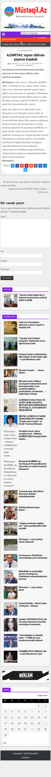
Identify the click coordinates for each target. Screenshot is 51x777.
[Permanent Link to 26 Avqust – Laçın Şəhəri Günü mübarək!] (10, 545)
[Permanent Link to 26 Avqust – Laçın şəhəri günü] (10, 592)
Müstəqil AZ (15, 64)
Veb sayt (5, 269)
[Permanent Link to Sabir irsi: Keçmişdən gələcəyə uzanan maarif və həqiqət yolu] (10, 327)
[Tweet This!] (13, 166)
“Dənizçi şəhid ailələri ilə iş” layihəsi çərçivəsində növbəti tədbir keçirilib (33, 297)
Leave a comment (25, 66)
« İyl (4, 743)
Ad (2, 251)
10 (5, 717)
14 (32, 717)
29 (39, 729)
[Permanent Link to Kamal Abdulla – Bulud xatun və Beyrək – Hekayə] (10, 608)
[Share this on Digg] (40, 166)
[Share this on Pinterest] (26, 166)
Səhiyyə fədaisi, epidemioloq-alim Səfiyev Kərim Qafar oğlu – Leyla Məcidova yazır (33, 357)
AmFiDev (25, 757)
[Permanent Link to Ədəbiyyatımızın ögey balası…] (10, 513)
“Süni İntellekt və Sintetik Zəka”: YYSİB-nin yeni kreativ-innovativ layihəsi (31, 638)
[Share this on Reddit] (31, 166)
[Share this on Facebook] (17, 166)
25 (12, 729)
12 (19, 717)
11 (12, 717)
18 (12, 723)
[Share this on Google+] (22, 166)
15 (39, 717)
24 (5, 729)
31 (5, 735)
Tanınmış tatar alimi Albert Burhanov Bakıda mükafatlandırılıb (31, 494)
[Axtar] (21, 43)
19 (19, 723)
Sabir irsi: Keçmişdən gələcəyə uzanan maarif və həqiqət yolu (31, 325)
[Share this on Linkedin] (45, 166)
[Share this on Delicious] (25, 170)
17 (5, 723)
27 (25, 729)
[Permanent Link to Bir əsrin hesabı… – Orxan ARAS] (10, 373)
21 (32, 723)
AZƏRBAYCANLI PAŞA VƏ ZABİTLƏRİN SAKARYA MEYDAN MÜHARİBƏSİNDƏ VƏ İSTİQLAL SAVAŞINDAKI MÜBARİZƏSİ (33, 405)
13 (25, 717)
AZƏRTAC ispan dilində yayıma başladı (25, 57)
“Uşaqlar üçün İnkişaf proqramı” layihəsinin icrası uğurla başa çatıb (32, 341)
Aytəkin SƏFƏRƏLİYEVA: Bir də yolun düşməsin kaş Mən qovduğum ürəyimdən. (33, 622)
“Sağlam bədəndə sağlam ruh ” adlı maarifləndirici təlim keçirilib (33, 526)
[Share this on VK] (36, 166)
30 (45, 729)
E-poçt (4, 261)
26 (19, 729)
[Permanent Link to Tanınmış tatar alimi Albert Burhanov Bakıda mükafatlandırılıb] (10, 497)
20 (25, 723)
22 (39, 723)
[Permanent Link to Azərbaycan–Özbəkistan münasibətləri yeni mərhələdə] (10, 560)
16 (45, 717)
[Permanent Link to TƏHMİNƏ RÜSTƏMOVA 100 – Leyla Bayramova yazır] (10, 656)
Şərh (4, 217)
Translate (42, 38)
